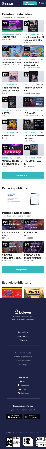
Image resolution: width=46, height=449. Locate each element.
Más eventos (21, 175)
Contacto (23, 340)
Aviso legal (23, 365)
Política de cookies (23, 361)
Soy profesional (29, 3)
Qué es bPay (23, 332)
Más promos (21, 270)
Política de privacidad (23, 357)
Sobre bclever (23, 336)
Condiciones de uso (23, 353)
